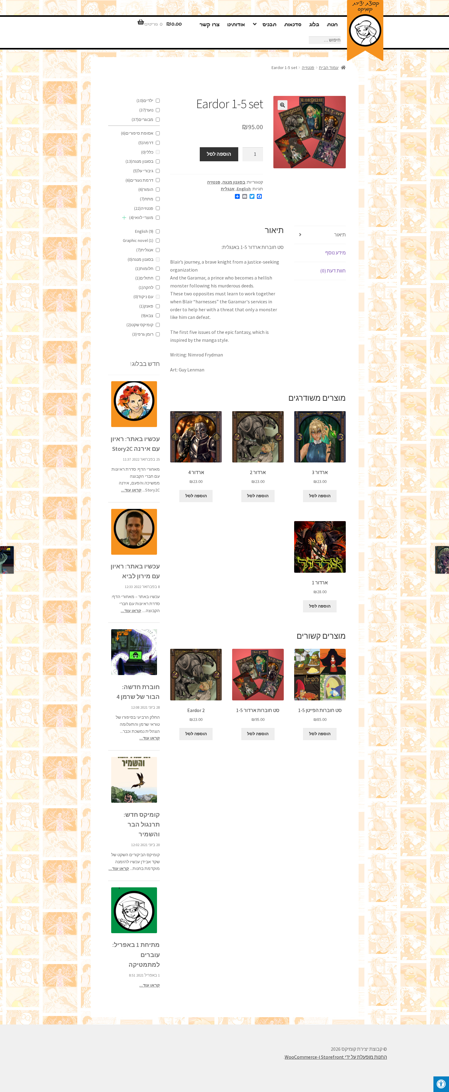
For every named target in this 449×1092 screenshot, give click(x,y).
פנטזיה (308, 67)
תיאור (340, 235)
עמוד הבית (328, 67)
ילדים (145, 100)
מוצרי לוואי (141, 217)
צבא (147, 315)
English (244, 189)
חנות (332, 25)
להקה (146, 287)
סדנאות (292, 25)
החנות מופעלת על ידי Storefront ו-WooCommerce (336, 1057)
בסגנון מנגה (233, 182)
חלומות (144, 268)
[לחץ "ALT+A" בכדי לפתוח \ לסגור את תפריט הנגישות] (441, 1084)
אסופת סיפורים (137, 133)
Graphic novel (138, 240)
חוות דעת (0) (333, 271)
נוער (146, 110)
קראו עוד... (131, 490)
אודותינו (236, 25)
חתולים (144, 278)
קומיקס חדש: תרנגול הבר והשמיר (142, 824)
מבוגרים (142, 119)
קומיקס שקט (139, 324)
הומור (145, 189)
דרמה (145, 142)
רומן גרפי (142, 334)
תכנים (269, 25)
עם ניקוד (143, 296)
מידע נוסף (335, 253)
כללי (147, 152)
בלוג (314, 25)
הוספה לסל (219, 154)
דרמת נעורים (139, 180)
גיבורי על (143, 170)
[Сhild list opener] (124, 218)
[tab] (320, 235)
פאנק (146, 306)
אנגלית (228, 189)
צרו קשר (209, 25)
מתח (146, 199)
